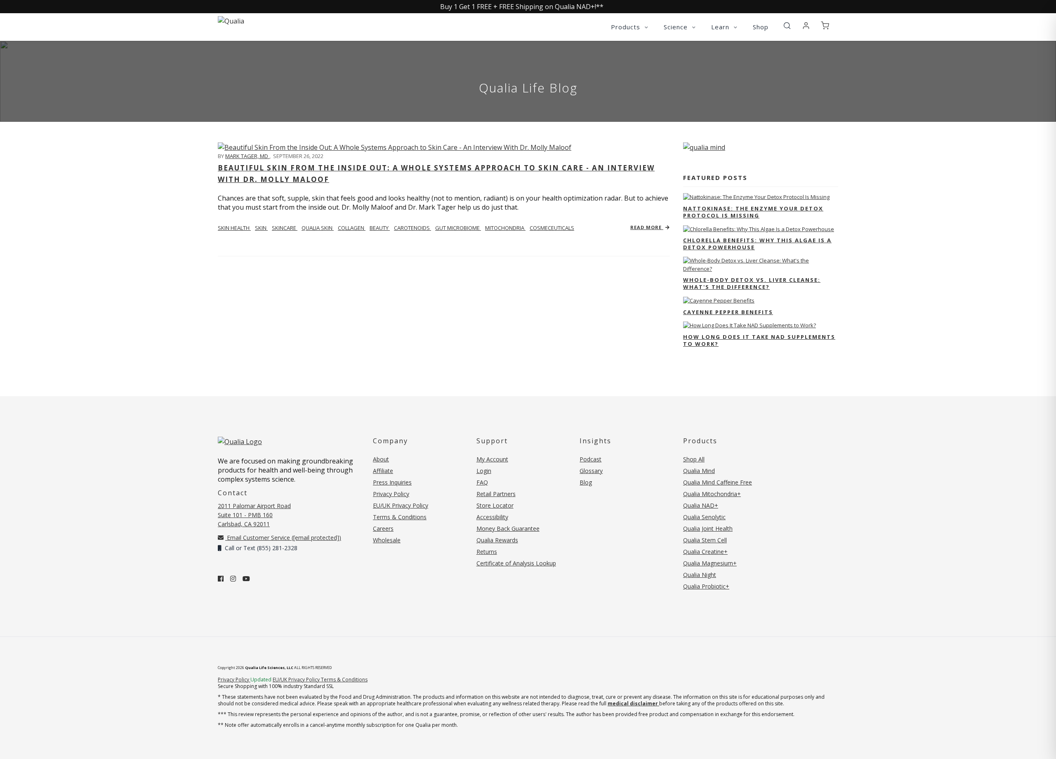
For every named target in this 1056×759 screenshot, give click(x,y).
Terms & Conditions (400, 517)
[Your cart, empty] (825, 26)
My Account (492, 459)
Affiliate (383, 471)
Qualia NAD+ (700, 505)
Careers (383, 528)
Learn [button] (721, 27)
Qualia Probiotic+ (706, 586)
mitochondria (505, 228)
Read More (646, 227)
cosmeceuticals (552, 228)
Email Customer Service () (283, 537)
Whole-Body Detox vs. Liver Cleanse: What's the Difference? (751, 283)
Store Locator (495, 505)
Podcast (590, 459)
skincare (284, 228)
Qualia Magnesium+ (710, 563)
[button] (787, 26)
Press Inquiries (392, 482)
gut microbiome (458, 228)
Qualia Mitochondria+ (712, 494)
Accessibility (492, 517)
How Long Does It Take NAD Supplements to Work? (759, 340)
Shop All (694, 459)
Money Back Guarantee (508, 528)
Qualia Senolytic (704, 517)
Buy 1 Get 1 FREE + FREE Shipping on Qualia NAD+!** (521, 6)
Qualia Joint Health (708, 528)
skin (261, 228)
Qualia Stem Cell (705, 540)
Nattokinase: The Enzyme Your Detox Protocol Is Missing (753, 212)
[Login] (806, 26)
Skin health (234, 228)
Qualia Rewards (497, 540)
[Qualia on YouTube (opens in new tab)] (246, 578)
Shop (760, 27)
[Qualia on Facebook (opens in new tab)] (221, 578)
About (381, 459)
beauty (380, 228)
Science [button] (677, 27)
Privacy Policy (391, 494)
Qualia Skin (318, 228)
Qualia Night (699, 575)
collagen (351, 228)
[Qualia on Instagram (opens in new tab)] (233, 578)
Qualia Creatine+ (705, 552)
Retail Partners (496, 494)
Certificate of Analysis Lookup (516, 563)
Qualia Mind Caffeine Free (717, 482)
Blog (586, 482)
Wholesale (387, 540)
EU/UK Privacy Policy (400, 505)
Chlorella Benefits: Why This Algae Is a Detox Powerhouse (757, 243)
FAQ (482, 482)
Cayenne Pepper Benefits (728, 312)
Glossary (591, 471)
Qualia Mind (699, 471)
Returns (486, 552)
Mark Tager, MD (247, 156)
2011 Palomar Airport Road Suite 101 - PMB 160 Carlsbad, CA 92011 (254, 515)
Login (483, 471)
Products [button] (626, 27)
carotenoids (412, 228)
